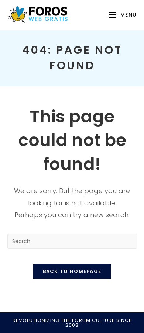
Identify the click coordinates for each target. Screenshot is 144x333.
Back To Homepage (72, 271)
